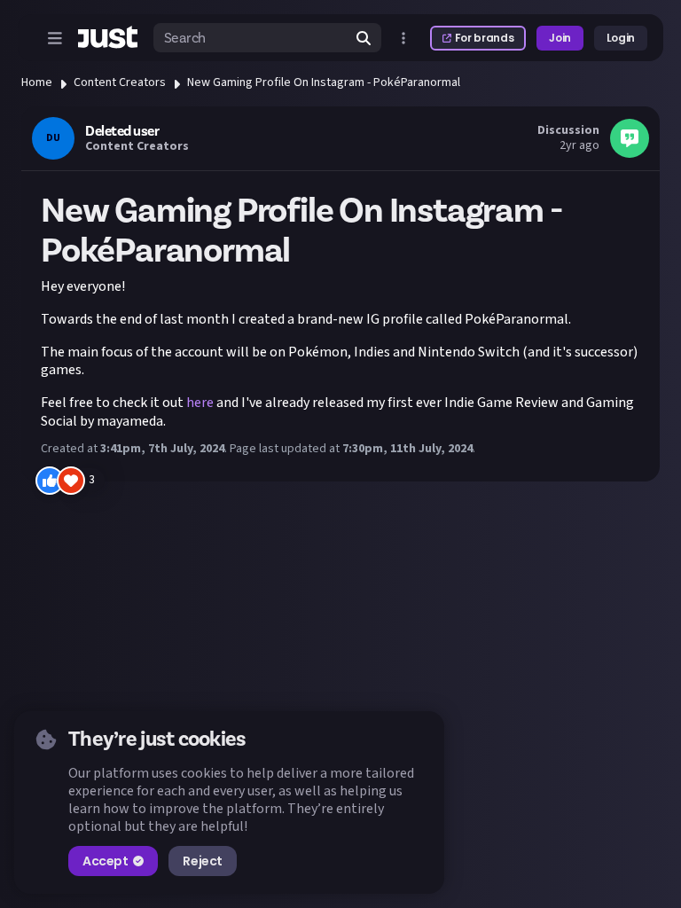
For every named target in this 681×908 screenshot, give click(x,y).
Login (621, 37)
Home (36, 82)
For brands (484, 37)
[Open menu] (55, 38)
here (200, 402)
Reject (202, 861)
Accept (105, 861)
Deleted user (122, 131)
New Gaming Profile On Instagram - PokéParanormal (323, 82)
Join (560, 37)
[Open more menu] (403, 38)
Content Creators (120, 82)
